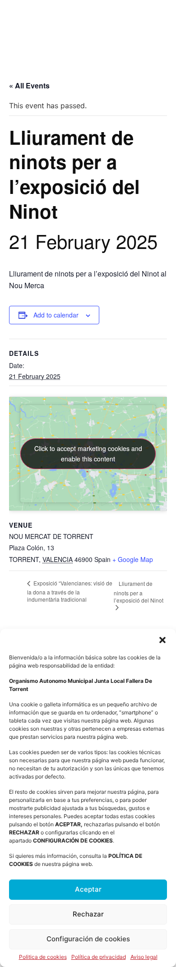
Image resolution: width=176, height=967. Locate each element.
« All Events (29, 85)
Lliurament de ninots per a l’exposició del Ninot (138, 592)
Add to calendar (56, 314)
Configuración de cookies (88, 939)
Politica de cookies (43, 957)
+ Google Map (132, 559)
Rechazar (88, 914)
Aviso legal (143, 957)
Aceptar (88, 889)
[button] (162, 640)
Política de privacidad (98, 957)
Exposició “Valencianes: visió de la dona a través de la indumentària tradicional (69, 591)
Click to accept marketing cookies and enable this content (88, 453)
